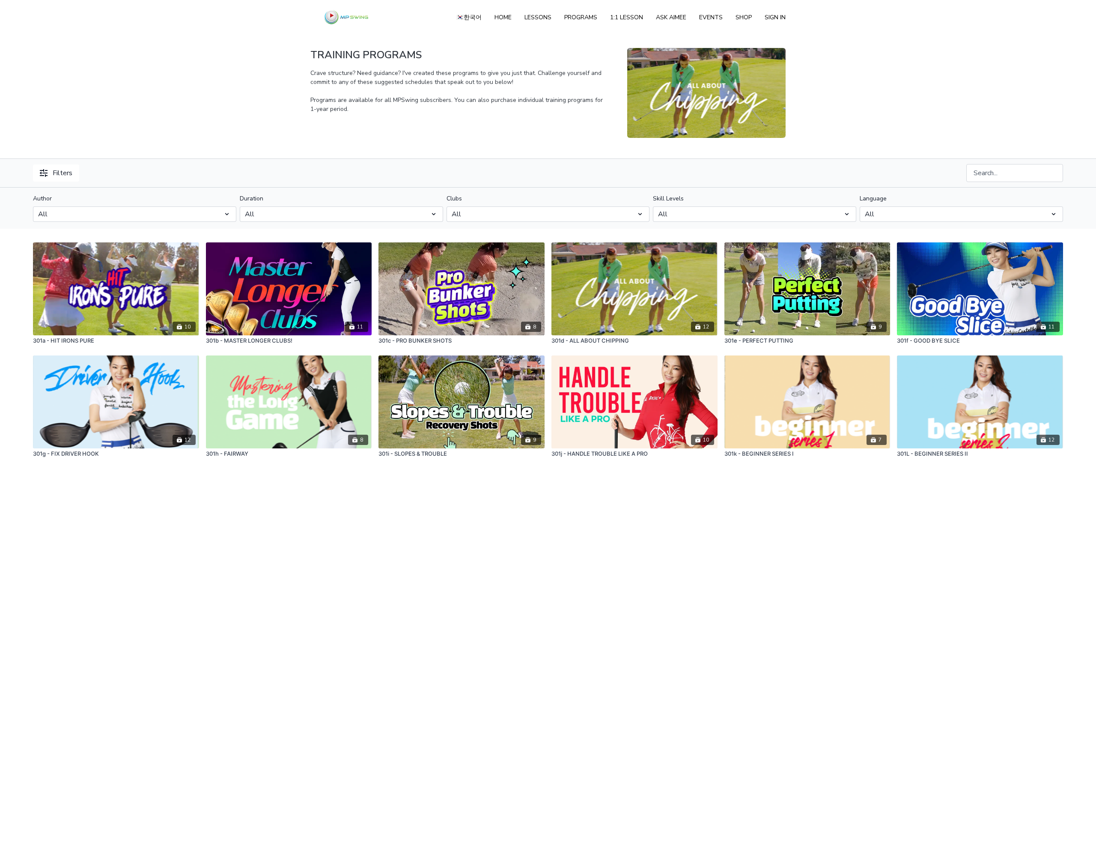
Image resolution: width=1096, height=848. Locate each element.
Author (42, 198)
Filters (62, 173)
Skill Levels (668, 198)
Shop (744, 17)
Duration (251, 198)
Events (711, 17)
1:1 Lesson (626, 17)
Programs (580, 17)
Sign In (775, 17)
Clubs (454, 198)
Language (873, 198)
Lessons (537, 17)
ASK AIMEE (671, 17)
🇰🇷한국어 (469, 17)
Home (503, 17)
